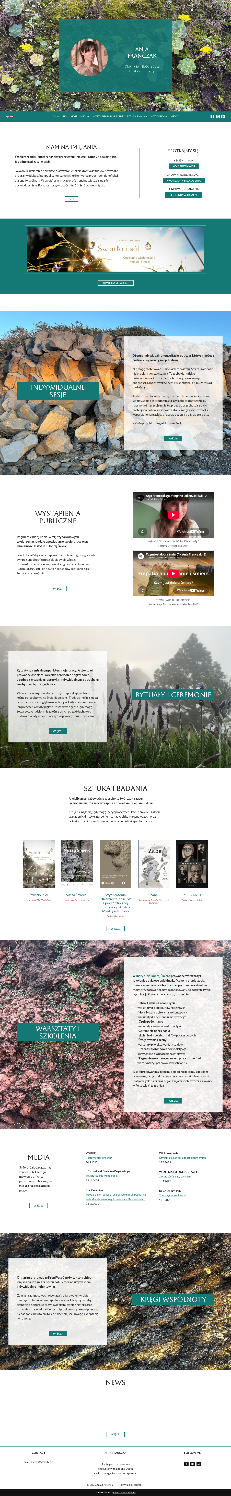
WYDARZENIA (159, 116)
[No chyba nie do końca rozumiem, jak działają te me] (91, 1408)
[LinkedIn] (199, 1464)
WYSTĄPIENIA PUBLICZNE (108, 116)
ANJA (56, 116)
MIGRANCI (192, 895)
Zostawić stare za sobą (99, 1157)
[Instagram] (218, 116)
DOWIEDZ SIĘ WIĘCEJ (115, 282)
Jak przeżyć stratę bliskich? (175, 1176)
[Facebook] (212, 116)
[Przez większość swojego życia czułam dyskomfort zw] (139, 1408)
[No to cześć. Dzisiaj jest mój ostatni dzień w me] (43, 1408)
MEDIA (174, 116)
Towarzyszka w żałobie (172, 1195)
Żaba (154, 895)
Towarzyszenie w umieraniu (102, 1175)
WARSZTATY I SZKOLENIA (184, 180)
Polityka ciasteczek (130, 1484)
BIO (65, 116)
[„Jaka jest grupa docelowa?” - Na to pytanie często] (187, 1408)
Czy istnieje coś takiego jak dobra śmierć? (183, 1157)
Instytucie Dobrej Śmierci (153, 976)
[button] (88, 116)
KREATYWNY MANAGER (124, 1492)
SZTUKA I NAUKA (137, 116)
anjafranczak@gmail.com (38, 1461)
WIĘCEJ (173, 438)
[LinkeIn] (223, 116)
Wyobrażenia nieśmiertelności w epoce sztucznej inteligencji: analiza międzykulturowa (115, 903)
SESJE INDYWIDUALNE (184, 194)
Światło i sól (38, 895)
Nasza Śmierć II (77, 895)
